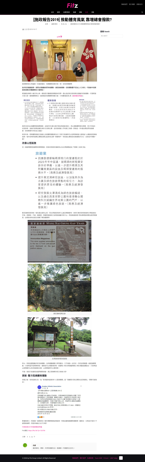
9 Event (105, 458)
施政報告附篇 (77, 96)
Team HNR (98, 458)
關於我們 (83, 458)
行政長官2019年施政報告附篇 (32, 427)
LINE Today (113, 458)
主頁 (46, 24)
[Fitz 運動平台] (72, 5)
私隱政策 (90, 458)
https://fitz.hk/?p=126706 (36, 430)
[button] (34, 110)
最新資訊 (54, 24)
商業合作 (140, 4)
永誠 (25, 29)
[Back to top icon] (121, 458)
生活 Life (64, 24)
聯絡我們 (124, 4)
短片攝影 (132, 4)
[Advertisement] (111, 65)
